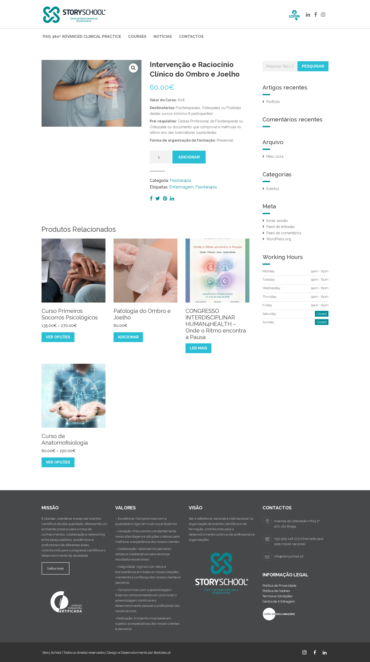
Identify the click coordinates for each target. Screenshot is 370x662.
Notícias (163, 36)
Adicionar (189, 157)
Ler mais (198, 348)
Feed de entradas (280, 227)
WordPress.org (278, 239)
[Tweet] (158, 198)
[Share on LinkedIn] (172, 198)
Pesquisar (313, 66)
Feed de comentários (283, 233)
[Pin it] (165, 198)
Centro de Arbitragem (279, 601)
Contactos (191, 36)
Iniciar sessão (277, 221)
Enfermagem (181, 187)
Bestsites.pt (162, 652)
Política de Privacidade (279, 585)
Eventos (272, 189)
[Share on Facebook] (152, 198)
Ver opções (58, 337)
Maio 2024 (274, 156)
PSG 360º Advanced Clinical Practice (82, 36)
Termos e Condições (277, 596)
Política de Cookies (276, 591)
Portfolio (273, 102)
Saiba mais (55, 568)
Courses (137, 36)
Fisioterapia (180, 180)
